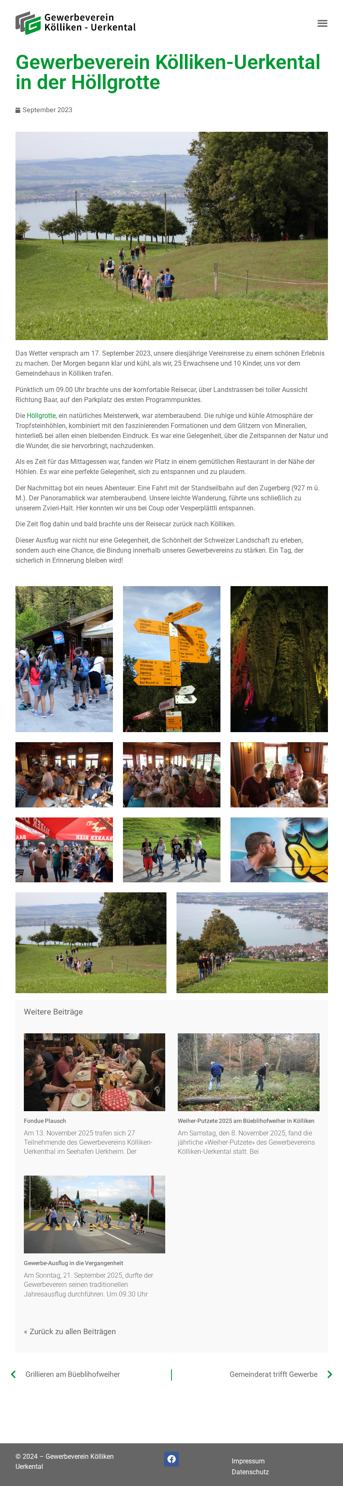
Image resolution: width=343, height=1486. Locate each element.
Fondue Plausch (45, 1121)
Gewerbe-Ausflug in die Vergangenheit (73, 1263)
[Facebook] (171, 1459)
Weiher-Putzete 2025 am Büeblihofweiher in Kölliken (246, 1121)
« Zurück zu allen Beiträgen (70, 1331)
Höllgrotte (41, 416)
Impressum (248, 1461)
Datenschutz (250, 1472)
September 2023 (47, 110)
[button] (323, 23)
